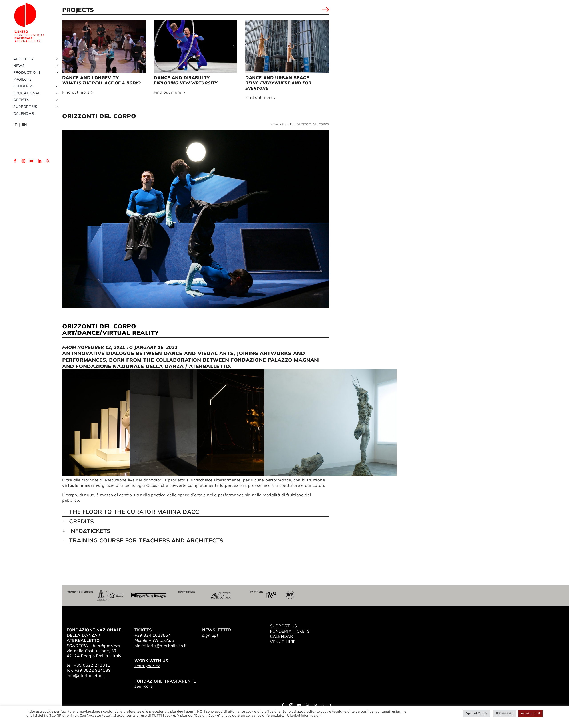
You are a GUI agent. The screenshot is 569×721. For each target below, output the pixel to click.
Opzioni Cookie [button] (477, 713)
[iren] (271, 593)
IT (15, 124)
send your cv (147, 665)
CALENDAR (281, 636)
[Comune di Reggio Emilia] (110, 592)
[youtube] (31, 161)
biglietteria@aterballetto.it (160, 645)
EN (24, 124)
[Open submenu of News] (56, 65)
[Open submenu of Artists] (56, 99)
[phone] (331, 705)
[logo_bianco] (28, 4)
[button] (65, 46)
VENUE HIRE (283, 641)
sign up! (210, 635)
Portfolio (287, 124)
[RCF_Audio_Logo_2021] (290, 592)
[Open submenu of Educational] (56, 93)
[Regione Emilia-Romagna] (148, 595)
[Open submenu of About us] (56, 59)
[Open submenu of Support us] (56, 106)
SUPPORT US (283, 625)
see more (143, 686)
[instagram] (23, 161)
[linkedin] (40, 161)
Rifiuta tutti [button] (504, 713)
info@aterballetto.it (86, 675)
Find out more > (78, 92)
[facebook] (15, 161)
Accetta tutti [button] (530, 713)
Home (274, 124)
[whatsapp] (47, 161)
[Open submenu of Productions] (56, 72)
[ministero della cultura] (221, 594)
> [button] (325, 10)
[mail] (323, 705)
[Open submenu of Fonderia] (56, 86)
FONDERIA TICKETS (290, 631)
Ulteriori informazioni (304, 715)
